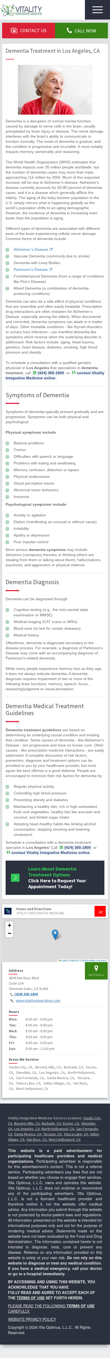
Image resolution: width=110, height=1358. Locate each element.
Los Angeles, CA (27, 1128)
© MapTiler (74, 960)
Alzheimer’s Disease (31, 249)
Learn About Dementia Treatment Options (57, 878)
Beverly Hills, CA (27, 1123)
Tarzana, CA (52, 1134)
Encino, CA (71, 1123)
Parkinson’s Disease (31, 269)
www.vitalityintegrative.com (38, 1000)
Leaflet (64, 960)
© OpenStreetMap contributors (93, 960)
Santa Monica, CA (27, 1134)
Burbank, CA (51, 1123)
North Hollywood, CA (58, 1128)
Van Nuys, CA (36, 1139)
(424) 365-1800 (26, 994)
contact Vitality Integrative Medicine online (55, 375)
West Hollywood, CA (65, 1139)
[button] (55, 934)
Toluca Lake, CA (76, 1134)
